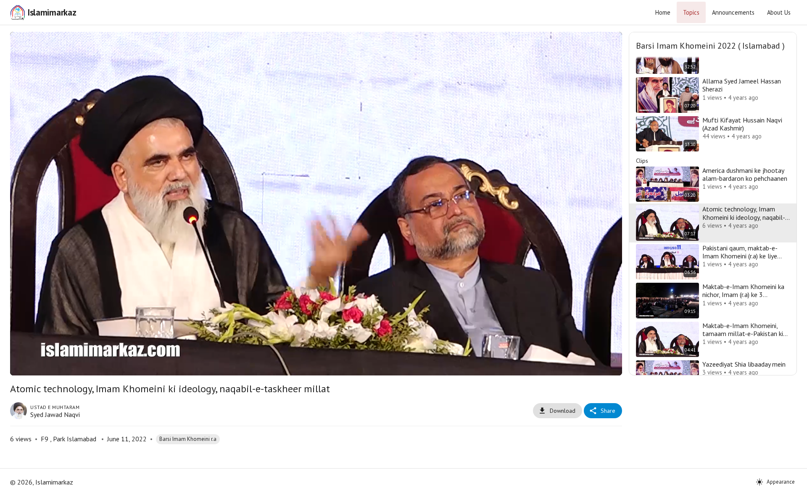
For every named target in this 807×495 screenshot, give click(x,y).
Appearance (781, 481)
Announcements (733, 12)
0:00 (69, 365)
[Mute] (47, 365)
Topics (691, 12)
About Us (779, 12)
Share (608, 410)
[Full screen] (606, 365)
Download (562, 410)
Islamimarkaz (51, 12)
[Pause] (26, 365)
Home (662, 12)
